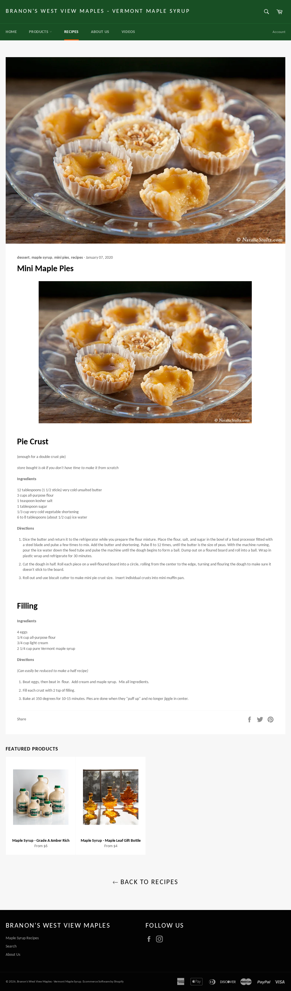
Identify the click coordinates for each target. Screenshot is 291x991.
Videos (128, 32)
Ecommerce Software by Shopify (103, 981)
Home (11, 32)
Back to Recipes (148, 882)
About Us (100, 32)
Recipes (71, 32)
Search (11, 946)
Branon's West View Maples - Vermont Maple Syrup (98, 11)
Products (39, 32)
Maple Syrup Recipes (22, 938)
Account (279, 32)
